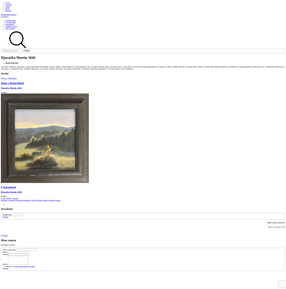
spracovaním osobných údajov (24, 266)
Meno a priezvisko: (9, 250)
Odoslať (5, 217)
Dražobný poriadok (8, 200)
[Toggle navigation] (9, 17)
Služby (9, 198)
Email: (5, 252)
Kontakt (15, 198)
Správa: (5, 264)
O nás (3, 198)
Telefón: (5, 254)
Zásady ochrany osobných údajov (49, 200)
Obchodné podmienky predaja (26, 200)
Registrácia (12, 15)
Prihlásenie (5, 15)
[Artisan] (4, 17)
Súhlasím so (20, 266)
